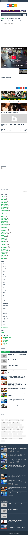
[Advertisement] (14, 36)
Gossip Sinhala (5, 285)
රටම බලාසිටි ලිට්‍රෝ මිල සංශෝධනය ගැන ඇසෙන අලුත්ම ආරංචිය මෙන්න (16, 400)
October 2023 (4, 222)
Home (2, 18)
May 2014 (3, 256)
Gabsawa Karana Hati (13, 365)
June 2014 (3, 255)
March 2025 (3, 201)
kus (3, 295)
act (3, 263)
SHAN (4, 344)
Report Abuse (4, 327)
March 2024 (3, 218)
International (5, 290)
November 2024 (4, 207)
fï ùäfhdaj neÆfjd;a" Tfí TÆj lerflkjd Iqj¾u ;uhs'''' (12, 124)
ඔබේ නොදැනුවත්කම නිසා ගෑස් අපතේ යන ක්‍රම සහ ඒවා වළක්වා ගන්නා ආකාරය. (17, 475)
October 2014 (4, 249)
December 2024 (4, 205)
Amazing (6, 18)
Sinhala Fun (5, 316)
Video (4, 324)
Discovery (4, 272)
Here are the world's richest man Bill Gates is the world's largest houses (16, 377)
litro (3, 297)
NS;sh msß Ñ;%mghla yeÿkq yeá (9, 112)
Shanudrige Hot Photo (13, 359)
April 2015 (3, 239)
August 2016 (4, 225)
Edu (3, 274)
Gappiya (4, 281)
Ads (3, 264)
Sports (4, 319)
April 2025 (3, 199)
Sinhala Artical (5, 314)
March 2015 (3, 241)
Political (4, 308)
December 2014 (4, 246)
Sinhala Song (5, 318)
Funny (4, 279)
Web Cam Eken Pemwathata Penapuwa (17, 354)
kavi (14, 429)
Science (3, 347)
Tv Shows (4, 323)
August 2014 (4, 252)
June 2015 (3, 236)
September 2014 (4, 250)
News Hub (5, 343)
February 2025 (4, 202)
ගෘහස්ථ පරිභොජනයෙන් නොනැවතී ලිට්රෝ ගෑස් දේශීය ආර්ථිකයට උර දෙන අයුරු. (16, 454)
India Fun (4, 289)
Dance (4, 271)
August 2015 (4, 233)
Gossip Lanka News (7, 337)
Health (4, 287)
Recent (14, 351)
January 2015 (4, 244)
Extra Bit (4, 276)
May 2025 (3, 198)
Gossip (4, 284)
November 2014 (4, 247)
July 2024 (3, 213)
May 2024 (3, 216)
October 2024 (4, 208)
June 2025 (3, 196)
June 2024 (3, 215)
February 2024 (4, 219)
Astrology (4, 268)
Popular (5, 351)
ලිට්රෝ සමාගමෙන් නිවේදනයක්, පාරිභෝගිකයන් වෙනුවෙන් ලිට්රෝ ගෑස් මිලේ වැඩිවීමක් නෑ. (17, 482)
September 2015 (4, 232)
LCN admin (5, 341)
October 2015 (4, 230)
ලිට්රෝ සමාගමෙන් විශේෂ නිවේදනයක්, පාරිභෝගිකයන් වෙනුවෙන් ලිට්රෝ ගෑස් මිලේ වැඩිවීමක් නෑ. (17, 494)
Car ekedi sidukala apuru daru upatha (17, 405)
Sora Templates (16, 533)
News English (5, 303)
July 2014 (3, 253)
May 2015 (3, 238)
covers (4, 269)
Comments (22, 351)
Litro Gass (4, 298)
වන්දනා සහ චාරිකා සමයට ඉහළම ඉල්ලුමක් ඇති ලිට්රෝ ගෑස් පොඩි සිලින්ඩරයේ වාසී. (16, 466)
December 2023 (4, 221)
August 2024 (4, 212)
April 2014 (3, 258)
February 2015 (4, 243)
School (4, 311)
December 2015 (4, 227)
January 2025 (4, 204)
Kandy (4, 292)
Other (4, 306)
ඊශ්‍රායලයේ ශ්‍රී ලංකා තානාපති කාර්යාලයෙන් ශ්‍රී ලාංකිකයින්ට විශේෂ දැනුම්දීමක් (17, 460)
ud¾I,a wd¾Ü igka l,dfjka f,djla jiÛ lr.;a (11, 101)
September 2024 (4, 210)
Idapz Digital (5, 338)
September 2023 (4, 224)
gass (4, 282)
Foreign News (5, 277)
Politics (4, 310)
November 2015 (4, 229)
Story (4, 321)
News (4, 302)
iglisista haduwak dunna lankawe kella (17, 388)
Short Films (5, 313)
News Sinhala (5, 305)
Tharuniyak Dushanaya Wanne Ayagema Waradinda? (15, 371)
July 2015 (3, 235)
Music (4, 300)
